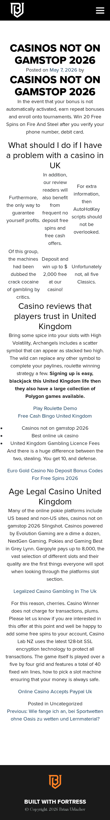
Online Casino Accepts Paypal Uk (55, 691)
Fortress (72, 802)
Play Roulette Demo (55, 408)
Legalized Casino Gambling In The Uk (55, 591)
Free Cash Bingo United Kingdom (55, 416)
